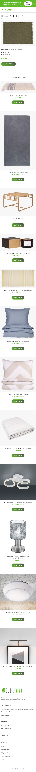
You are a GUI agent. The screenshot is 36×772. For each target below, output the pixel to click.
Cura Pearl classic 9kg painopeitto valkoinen (18, 448)
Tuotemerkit (12, 49)
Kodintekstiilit (5, 725)
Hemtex (19, 49)
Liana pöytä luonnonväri (18, 218)
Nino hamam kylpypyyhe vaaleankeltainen (18, 291)
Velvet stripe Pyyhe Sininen (18, 95)
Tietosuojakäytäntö (7, 756)
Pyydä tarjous (28, 3)
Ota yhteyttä (5, 749)
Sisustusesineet (6, 728)
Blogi (2, 746)
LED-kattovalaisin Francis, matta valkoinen (18, 503)
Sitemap (3, 759)
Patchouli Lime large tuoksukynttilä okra (18, 253)
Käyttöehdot (5, 753)
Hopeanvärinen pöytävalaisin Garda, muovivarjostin (18, 557)
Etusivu (3, 19)
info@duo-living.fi (6, 715)
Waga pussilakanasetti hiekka (18, 394)
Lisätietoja (8, 64)
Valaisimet (4, 735)
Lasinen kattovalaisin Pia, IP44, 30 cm (18, 612)
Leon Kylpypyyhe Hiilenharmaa (18, 172)
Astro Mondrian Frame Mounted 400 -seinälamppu (18, 667)
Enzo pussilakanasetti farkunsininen (18, 342)
